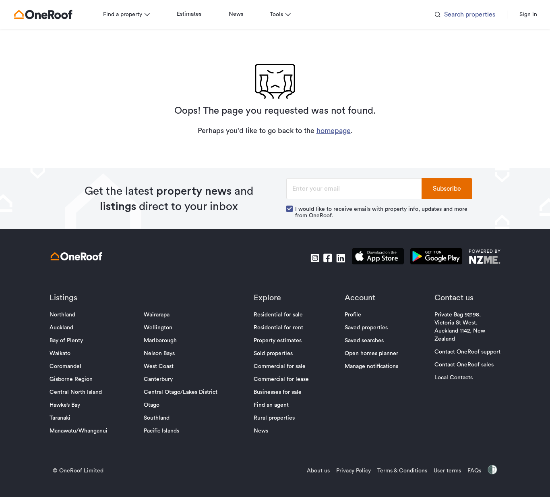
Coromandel (65, 366)
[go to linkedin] (340, 258)
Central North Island (76, 392)
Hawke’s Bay (65, 405)
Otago (151, 405)
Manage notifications (371, 366)
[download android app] (436, 257)
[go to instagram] (315, 258)
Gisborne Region (71, 379)
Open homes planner (371, 353)
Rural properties (274, 418)
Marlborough (160, 340)
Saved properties (366, 328)
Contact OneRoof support (467, 352)
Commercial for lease (281, 379)
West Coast (159, 366)
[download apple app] (378, 257)
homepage (333, 130)
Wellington (158, 328)
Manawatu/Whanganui (79, 431)
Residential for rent (278, 328)
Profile (353, 315)
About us (318, 471)
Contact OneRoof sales (464, 365)
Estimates (189, 14)
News (236, 14)
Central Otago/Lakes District (180, 392)
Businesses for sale (278, 392)
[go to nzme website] (484, 257)
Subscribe (447, 188)
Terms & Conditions (402, 471)
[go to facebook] (328, 258)
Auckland (61, 328)
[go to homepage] (43, 14)
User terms (447, 471)
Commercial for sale (280, 366)
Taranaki (60, 418)
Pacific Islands (161, 431)
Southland (157, 418)
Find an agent (271, 405)
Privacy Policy (353, 471)
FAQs (474, 471)
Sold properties (273, 353)
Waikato (60, 353)
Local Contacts (453, 378)
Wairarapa (157, 315)
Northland (62, 315)
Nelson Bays (159, 353)
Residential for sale (278, 315)
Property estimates (278, 340)
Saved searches (364, 340)
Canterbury (158, 379)
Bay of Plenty (66, 340)
